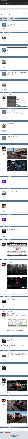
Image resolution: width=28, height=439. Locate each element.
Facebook (15, 436)
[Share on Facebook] (1, 432)
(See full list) (13, 5)
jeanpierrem (3, 239)
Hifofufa (4, 20)
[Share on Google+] (2, 432)
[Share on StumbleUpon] (7, 432)
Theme (14, 435)
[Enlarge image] (17, 101)
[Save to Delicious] (5, 432)
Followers (24, 13)
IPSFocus (15, 434)
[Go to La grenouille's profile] (2, 15)
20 (7, 18)
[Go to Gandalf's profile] (4, 37)
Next (17, 18)
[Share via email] (8, 432)
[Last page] (18, 18)
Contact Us (17, 435)
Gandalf (4, 32)
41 (26, 13)
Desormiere (3, 226)
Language (11, 435)
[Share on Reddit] (6, 432)
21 (8, 18)
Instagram (12, 436)
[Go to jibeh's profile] (4, 62)
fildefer (4, 188)
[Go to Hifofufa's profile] (4, 25)
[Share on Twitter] (0, 432)
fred (3, 176)
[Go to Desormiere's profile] (4, 231)
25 (13, 18)
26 (14, 18)
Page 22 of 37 (21, 18)
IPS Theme (13, 434)
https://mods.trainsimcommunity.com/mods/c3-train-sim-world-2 (14, 205)
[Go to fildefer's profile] (4, 85)
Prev (2, 18)
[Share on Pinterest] (9, 432)
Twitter (14, 436)
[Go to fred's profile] (4, 181)
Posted (9, 20)
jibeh (3, 92)
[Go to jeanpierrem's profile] (4, 149)
